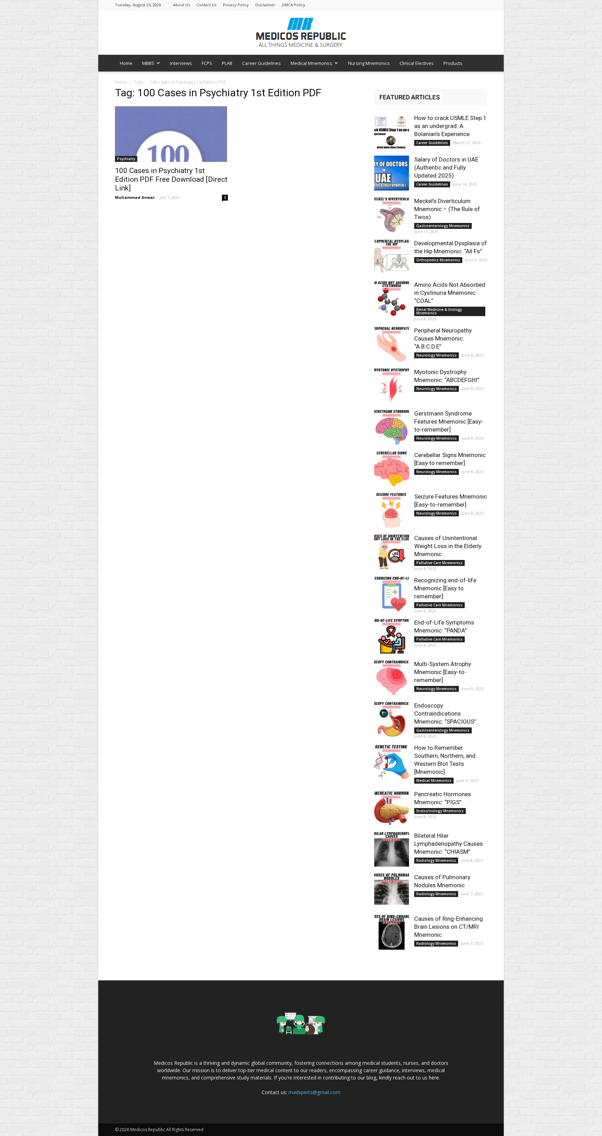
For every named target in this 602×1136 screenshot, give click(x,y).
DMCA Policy (293, 4)
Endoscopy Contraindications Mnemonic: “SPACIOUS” (445, 713)
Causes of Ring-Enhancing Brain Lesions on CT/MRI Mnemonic (448, 926)
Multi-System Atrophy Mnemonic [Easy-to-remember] (442, 671)
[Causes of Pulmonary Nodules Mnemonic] (391, 890)
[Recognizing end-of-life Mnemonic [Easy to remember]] (391, 593)
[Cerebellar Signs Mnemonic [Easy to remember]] (391, 468)
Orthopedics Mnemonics (438, 259)
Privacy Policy (236, 4)
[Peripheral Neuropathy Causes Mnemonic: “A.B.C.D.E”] (391, 344)
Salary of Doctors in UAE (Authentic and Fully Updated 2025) (446, 167)
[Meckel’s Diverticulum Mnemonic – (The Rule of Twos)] (391, 214)
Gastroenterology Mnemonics (443, 225)
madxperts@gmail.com (314, 1092)
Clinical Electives (417, 63)
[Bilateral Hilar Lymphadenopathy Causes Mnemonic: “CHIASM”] (391, 849)
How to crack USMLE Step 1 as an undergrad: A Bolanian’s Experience (450, 125)
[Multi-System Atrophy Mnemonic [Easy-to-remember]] (391, 677)
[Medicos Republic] (301, 32)
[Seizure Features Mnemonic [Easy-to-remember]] (391, 510)
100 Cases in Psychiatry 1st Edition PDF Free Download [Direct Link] (171, 179)
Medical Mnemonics (311, 63)
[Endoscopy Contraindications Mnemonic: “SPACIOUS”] (391, 719)
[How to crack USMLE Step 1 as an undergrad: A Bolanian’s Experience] (391, 131)
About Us (181, 4)
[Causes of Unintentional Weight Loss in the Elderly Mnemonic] (391, 551)
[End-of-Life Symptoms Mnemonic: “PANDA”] (391, 636)
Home (126, 63)
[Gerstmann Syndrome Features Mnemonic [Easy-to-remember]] (391, 427)
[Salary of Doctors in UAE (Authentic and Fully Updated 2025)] (391, 173)
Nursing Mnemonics (369, 63)
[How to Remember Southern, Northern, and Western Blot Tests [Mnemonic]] (391, 761)
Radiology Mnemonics (436, 860)
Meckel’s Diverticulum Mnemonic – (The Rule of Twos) (447, 209)
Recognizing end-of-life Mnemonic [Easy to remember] (445, 588)
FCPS (207, 63)
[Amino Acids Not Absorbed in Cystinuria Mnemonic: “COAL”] (391, 298)
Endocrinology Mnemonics (440, 810)
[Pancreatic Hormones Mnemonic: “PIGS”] (391, 807)
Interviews (181, 63)
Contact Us (206, 4)
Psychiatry (126, 158)
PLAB (227, 63)
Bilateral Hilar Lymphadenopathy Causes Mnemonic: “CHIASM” (448, 843)
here (434, 1077)
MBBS (148, 63)
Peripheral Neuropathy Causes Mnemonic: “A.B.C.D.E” (443, 338)
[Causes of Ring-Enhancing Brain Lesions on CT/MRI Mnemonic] (391, 932)
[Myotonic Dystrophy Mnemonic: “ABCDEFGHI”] (391, 385)
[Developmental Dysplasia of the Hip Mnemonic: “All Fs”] (391, 256)
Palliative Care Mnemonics (439, 562)
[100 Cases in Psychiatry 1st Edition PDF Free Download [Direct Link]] (171, 134)
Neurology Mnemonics (436, 355)
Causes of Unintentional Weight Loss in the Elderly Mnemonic (447, 546)
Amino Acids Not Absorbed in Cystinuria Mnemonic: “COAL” (449, 292)
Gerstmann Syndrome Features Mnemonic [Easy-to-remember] (448, 421)
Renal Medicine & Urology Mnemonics (439, 311)
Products (452, 63)
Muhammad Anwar (135, 197)
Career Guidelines (261, 63)
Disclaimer (265, 4)
